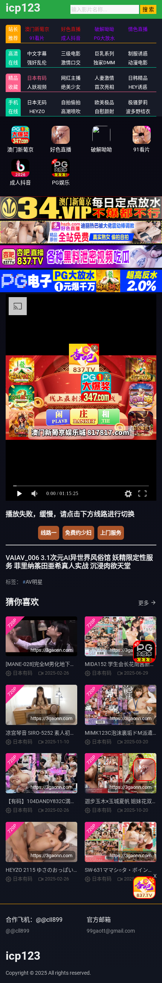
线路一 (49, 533)
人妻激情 (104, 78)
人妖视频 (37, 87)
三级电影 (71, 53)
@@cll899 (17, 931)
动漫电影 (138, 62)
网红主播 (71, 78)
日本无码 (37, 102)
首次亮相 (104, 87)
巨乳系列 (104, 53)
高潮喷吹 (71, 111)
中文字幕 (37, 53)
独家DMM (104, 62)
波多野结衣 (138, 111)
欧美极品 (104, 102)
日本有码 (37, 78)
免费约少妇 (78, 533)
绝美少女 (71, 87)
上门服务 (110, 533)
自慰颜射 (104, 111)
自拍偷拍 (71, 102)
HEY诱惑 (137, 87)
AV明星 (34, 582)
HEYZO (37, 111)
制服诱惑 (138, 53)
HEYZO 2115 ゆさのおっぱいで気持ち (50, 870)
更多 (143, 603)
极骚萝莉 (138, 102)
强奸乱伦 (37, 62)
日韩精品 (138, 78)
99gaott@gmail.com (111, 931)
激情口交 (71, 62)
